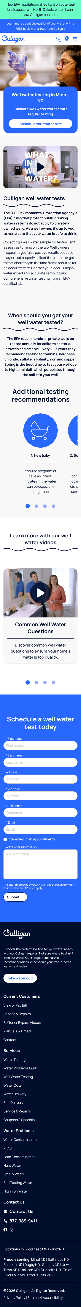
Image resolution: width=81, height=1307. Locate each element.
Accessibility (53, 1297)
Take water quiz (20, 978)
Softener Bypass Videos (22, 1022)
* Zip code (13, 789)
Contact (9, 1039)
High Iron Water (15, 1191)
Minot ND (56, 1249)
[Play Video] (40, 167)
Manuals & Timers (17, 1031)
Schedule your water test (40, 123)
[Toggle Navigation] (74, 39)
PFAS (7, 1148)
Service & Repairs (17, 1014)
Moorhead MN (36, 1249)
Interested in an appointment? (31, 839)
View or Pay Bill (15, 1005)
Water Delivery (14, 1094)
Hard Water (12, 1165)
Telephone (14, 806)
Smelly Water (13, 1174)
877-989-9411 (23, 1221)
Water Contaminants (20, 1139)
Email (10, 822)
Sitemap (34, 1297)
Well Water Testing (18, 1076)
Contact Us (21, 1211)
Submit (13, 897)
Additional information (21, 847)
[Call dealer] (58, 39)
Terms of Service (25, 888)
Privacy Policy (14, 1297)
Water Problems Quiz (20, 1068)
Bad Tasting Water (17, 1182)
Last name (14, 755)
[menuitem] (66, 39)
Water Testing (14, 1059)
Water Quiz (12, 1085)
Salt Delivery (13, 1102)
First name (14, 738)
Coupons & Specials (19, 1119)
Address (11, 772)
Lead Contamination (19, 1156)
